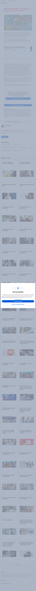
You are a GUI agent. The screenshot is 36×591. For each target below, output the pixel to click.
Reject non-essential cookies (18, 304)
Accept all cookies (18, 301)
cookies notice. (28, 297)
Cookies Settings (18, 299)
